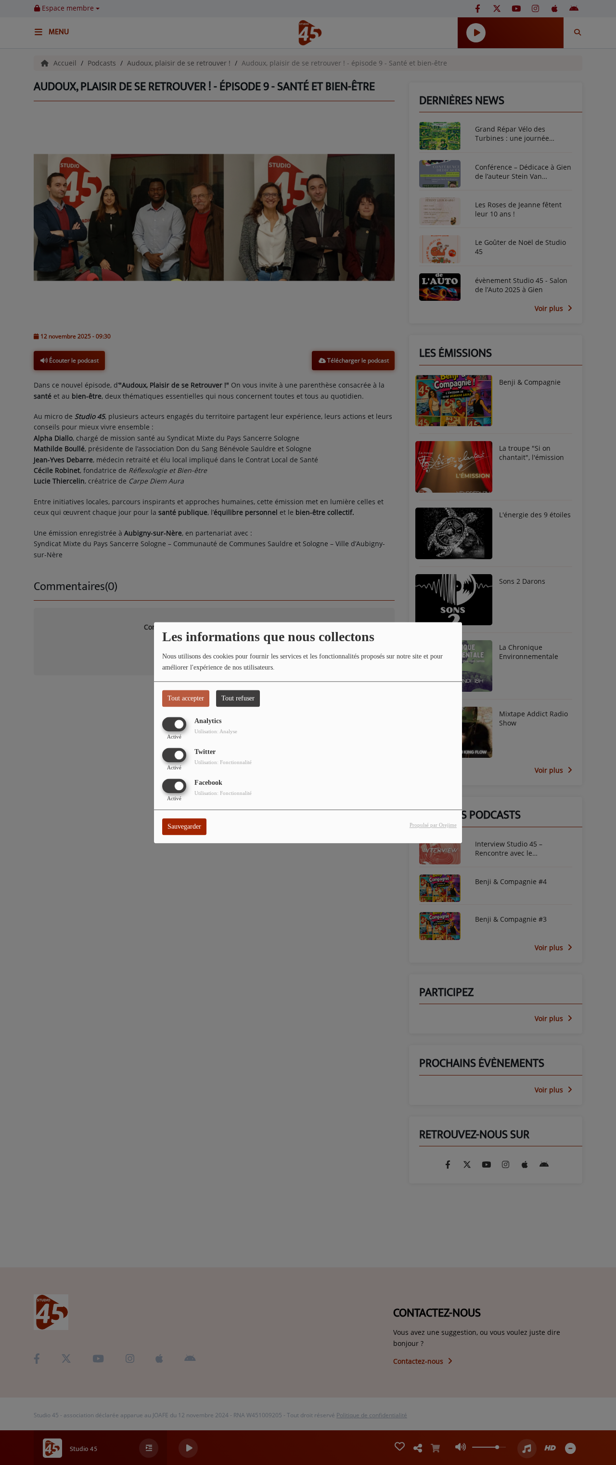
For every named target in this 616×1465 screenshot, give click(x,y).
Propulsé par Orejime (433, 825)
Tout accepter (185, 698)
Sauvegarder (184, 826)
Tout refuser (238, 698)
